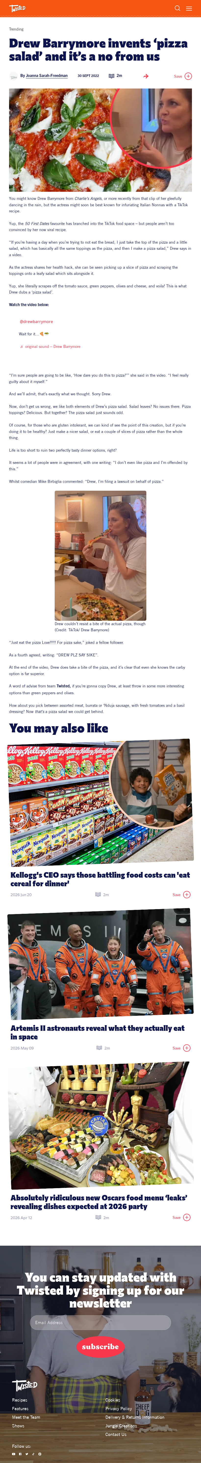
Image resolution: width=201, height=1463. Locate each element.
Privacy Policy (118, 1408)
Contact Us (115, 1434)
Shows (18, 1426)
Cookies (112, 1400)
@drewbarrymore (36, 321)
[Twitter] (26, 1454)
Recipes (19, 1400)
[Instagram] (39, 1454)
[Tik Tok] (33, 1454)
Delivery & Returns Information (134, 1417)
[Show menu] (189, 9)
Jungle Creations (121, 1426)
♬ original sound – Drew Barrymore (50, 346)
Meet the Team (26, 1417)
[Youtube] (13, 1454)
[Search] (177, 8)
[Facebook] (20, 1454)
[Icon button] (146, 76)
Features (20, 1408)
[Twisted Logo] (17, 9)
